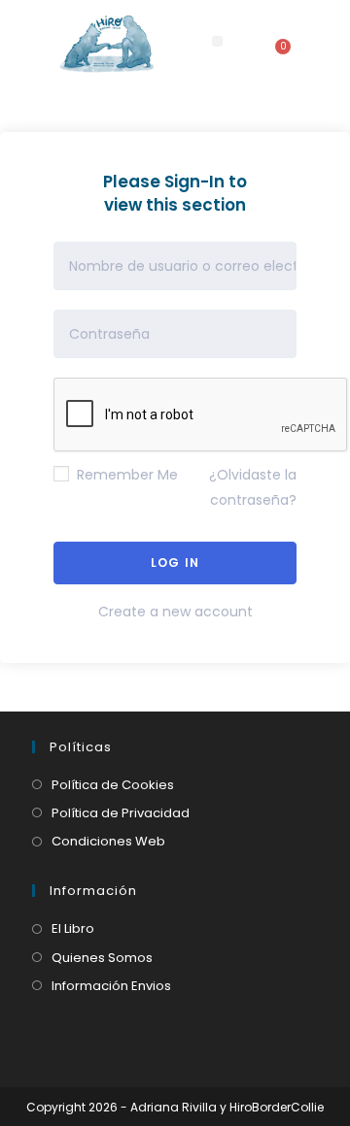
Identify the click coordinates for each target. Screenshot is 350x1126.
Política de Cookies (113, 785)
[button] (217, 41)
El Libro (73, 928)
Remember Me (125, 474)
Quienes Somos (102, 957)
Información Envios (111, 986)
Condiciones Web (108, 841)
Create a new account (175, 611)
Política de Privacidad (121, 813)
